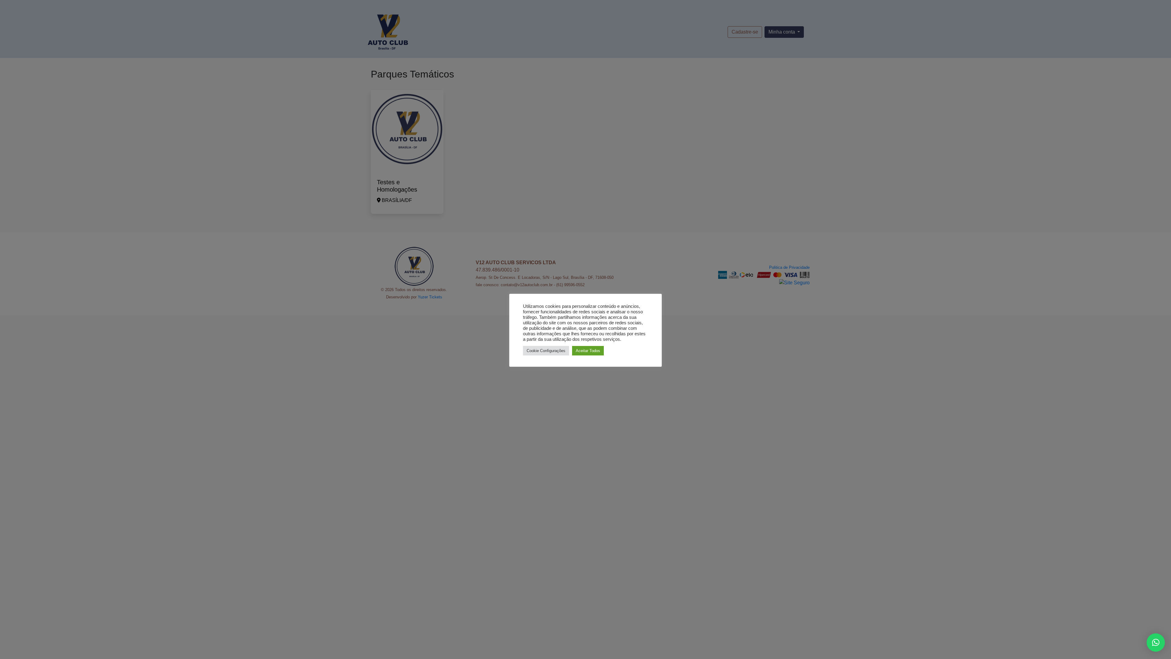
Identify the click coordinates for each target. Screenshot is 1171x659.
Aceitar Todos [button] (588, 350)
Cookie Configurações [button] (546, 350)
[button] (1156, 642)
